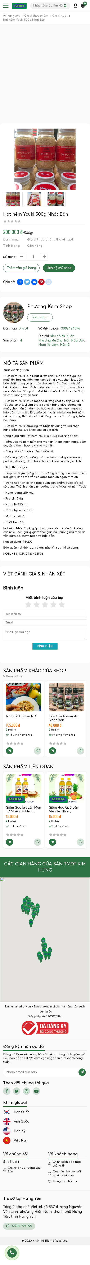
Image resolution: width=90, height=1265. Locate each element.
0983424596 (70, 328)
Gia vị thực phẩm (40, 239)
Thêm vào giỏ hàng (21, 268)
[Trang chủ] (19, 6)
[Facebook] (6, 1091)
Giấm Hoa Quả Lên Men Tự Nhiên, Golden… (63, 811)
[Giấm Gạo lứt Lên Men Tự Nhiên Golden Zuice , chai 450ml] (23, 788)
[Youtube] (36, 1091)
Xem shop (40, 317)
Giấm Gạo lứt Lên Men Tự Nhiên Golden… (23, 809)
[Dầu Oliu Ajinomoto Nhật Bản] (66, 697)
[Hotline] (12, 1253)
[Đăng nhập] (75, 6)
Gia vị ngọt (64, 239)
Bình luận (45, 646)
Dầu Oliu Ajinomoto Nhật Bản (63, 718)
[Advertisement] (45, 76)
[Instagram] (26, 1091)
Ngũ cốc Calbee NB (21, 716)
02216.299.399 (21, 1226)
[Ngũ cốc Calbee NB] (23, 697)
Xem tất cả (14, 676)
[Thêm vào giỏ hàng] (9, 750)
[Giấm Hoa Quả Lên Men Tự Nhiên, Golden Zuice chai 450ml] (66, 788)
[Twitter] (16, 1091)
